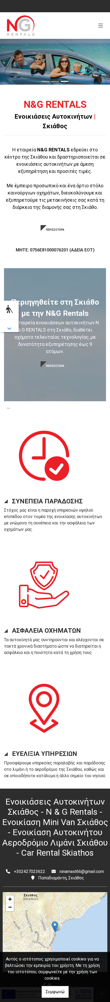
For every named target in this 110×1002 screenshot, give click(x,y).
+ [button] (10, 899)
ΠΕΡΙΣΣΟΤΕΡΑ (55, 229)
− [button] (10, 907)
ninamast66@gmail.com (82, 871)
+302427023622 (29, 871)
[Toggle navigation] (100, 25)
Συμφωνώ (55, 991)
